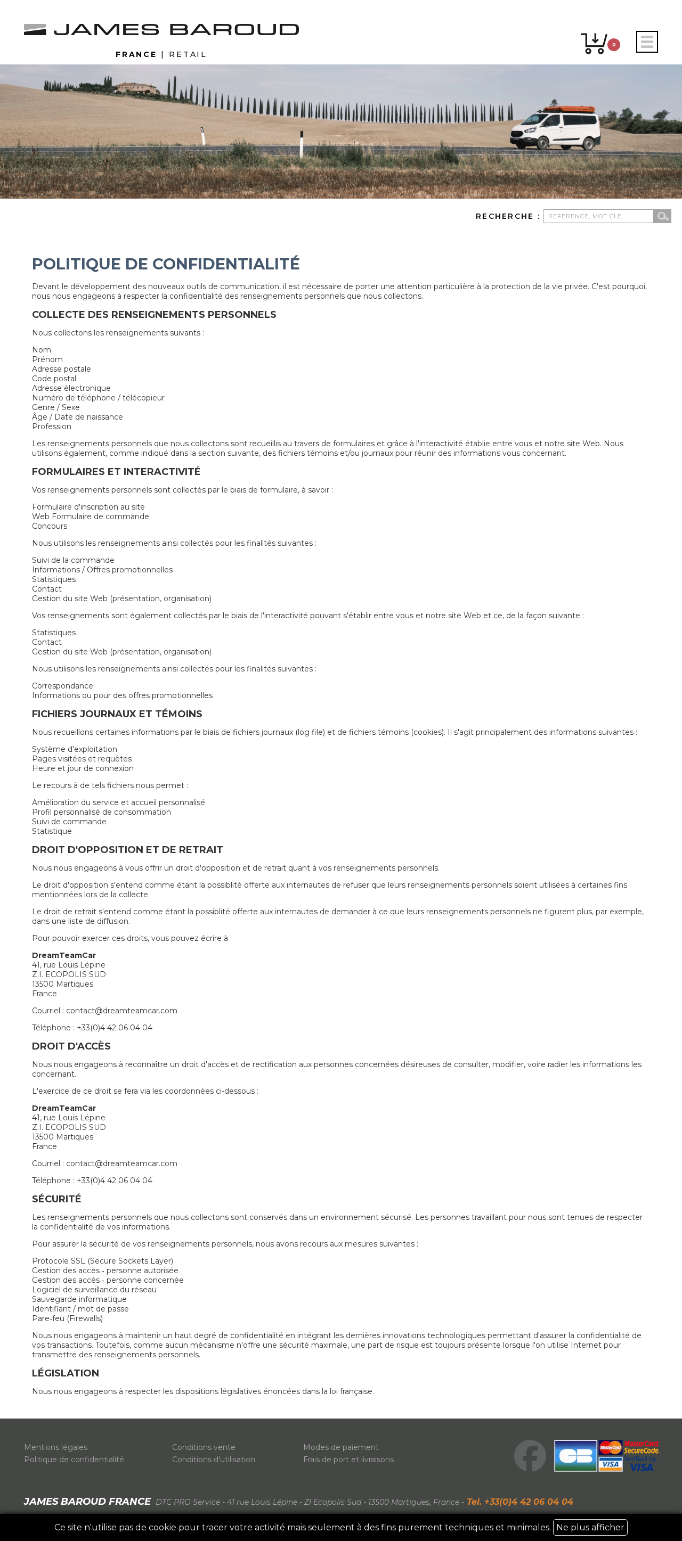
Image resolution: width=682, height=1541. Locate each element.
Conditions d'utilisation (213, 1459)
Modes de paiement (341, 1447)
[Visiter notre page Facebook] (530, 1456)
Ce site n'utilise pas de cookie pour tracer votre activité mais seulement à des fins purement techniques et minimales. (339, 1527)
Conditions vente (204, 1447)
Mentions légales (55, 1447)
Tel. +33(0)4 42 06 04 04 (518, 1502)
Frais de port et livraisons (348, 1459)
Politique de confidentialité (74, 1459)
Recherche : (509, 216)
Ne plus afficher (590, 1527)
